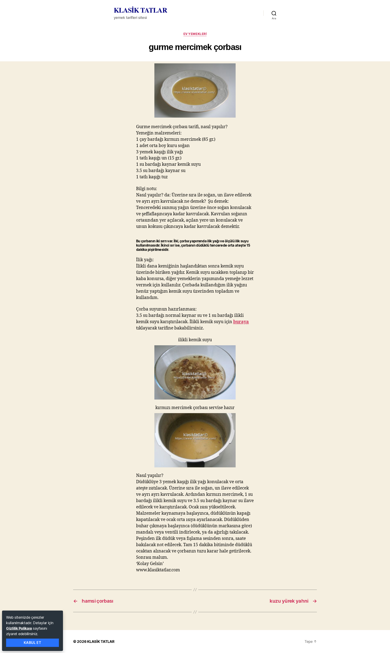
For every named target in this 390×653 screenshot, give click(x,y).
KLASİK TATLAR (140, 9)
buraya (241, 322)
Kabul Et (32, 643)
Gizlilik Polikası (19, 628)
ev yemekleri (195, 34)
